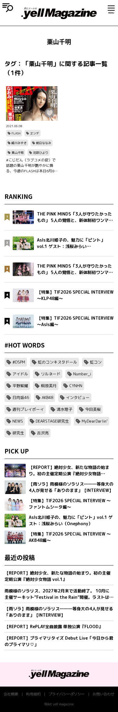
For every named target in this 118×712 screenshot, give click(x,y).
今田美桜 (93, 409)
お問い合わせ (103, 694)
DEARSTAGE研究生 (52, 421)
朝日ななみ (43, 143)
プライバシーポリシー (66, 694)
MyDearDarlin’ (94, 421)
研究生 (18, 433)
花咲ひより (40, 152)
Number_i (82, 374)
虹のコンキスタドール (57, 362)
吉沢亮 (43, 433)
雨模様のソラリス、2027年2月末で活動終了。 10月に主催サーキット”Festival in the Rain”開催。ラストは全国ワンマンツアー (59, 594)
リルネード (51, 374)
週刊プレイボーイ (28, 409)
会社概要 (11, 694)
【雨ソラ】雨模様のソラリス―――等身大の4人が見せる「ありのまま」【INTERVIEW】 (59, 612)
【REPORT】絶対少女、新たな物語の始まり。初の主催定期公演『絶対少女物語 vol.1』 (57, 576)
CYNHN (75, 385)
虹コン (96, 362)
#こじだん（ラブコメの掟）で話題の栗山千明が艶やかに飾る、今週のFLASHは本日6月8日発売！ (31, 165)
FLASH (16, 133)
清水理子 (64, 409)
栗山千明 (17, 152)
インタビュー (78, 397)
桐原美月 (49, 385)
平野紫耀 (20, 385)
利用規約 (33, 694)
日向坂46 (20, 397)
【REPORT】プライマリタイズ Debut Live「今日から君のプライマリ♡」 (59, 641)
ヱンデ (34, 133)
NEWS (17, 421)
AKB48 (47, 397)
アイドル (20, 374)
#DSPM (18, 362)
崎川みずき (19, 143)
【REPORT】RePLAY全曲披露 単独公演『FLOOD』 (54, 626)
